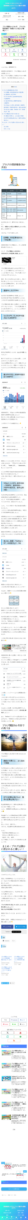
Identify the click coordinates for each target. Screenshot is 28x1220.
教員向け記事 (20, 1210)
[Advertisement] (14, 146)
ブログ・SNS (6, 983)
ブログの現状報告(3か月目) (10, 90)
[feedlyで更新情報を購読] (20, 1036)
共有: (6, 126)
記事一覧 (7, 1210)
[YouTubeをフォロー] (20, 1032)
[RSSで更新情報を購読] (14, 1040)
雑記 (7, 1215)
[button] (22, 54)
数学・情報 (20, 1212)
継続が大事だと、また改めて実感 (13, 116)
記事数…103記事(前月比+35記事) (13, 92)
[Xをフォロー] (7, 1032)
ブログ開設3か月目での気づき (10, 114)
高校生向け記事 (7, 1212)
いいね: (7, 128)
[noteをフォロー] (7, 1036)
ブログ (12, 983)
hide (15, 86)
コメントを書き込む (14, 1189)
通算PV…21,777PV (10, 94)
